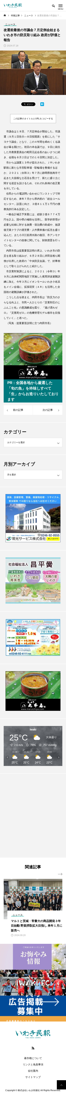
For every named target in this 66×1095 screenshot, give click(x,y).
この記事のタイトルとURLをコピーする (33, 118)
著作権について (33, 1058)
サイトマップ (33, 1077)
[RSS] (33, 1048)
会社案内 (33, 1070)
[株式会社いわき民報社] (13, 5)
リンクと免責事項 (33, 1064)
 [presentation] (60, 874)
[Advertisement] (33, 815)
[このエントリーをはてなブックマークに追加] (42, 105)
